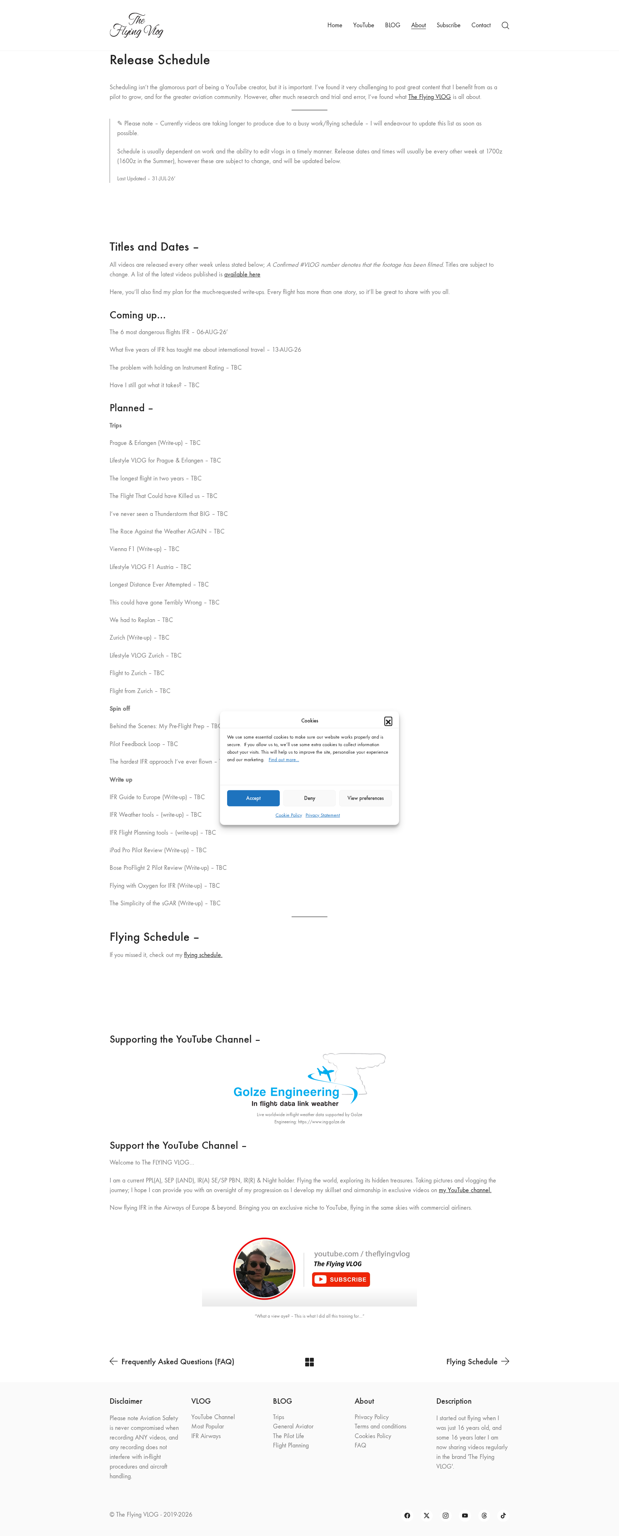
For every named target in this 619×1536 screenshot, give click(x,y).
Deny (309, 798)
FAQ (360, 1445)
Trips (278, 1417)
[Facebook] (407, 1516)
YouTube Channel (213, 1417)
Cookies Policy (373, 1436)
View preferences (365, 798)
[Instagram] (446, 1516)
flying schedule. (203, 955)
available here (242, 274)
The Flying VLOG (429, 97)
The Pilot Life (288, 1436)
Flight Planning (291, 1445)
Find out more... (284, 759)
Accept (253, 798)
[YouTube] (465, 1516)
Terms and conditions (380, 1426)
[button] (388, 720)
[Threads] (484, 1516)
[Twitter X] (427, 1516)
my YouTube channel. (465, 1190)
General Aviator (293, 1426)
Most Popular (207, 1426)
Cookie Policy (288, 815)
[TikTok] (503, 1516)
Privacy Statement (323, 815)
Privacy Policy (372, 1417)
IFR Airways (206, 1436)
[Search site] (505, 25)
